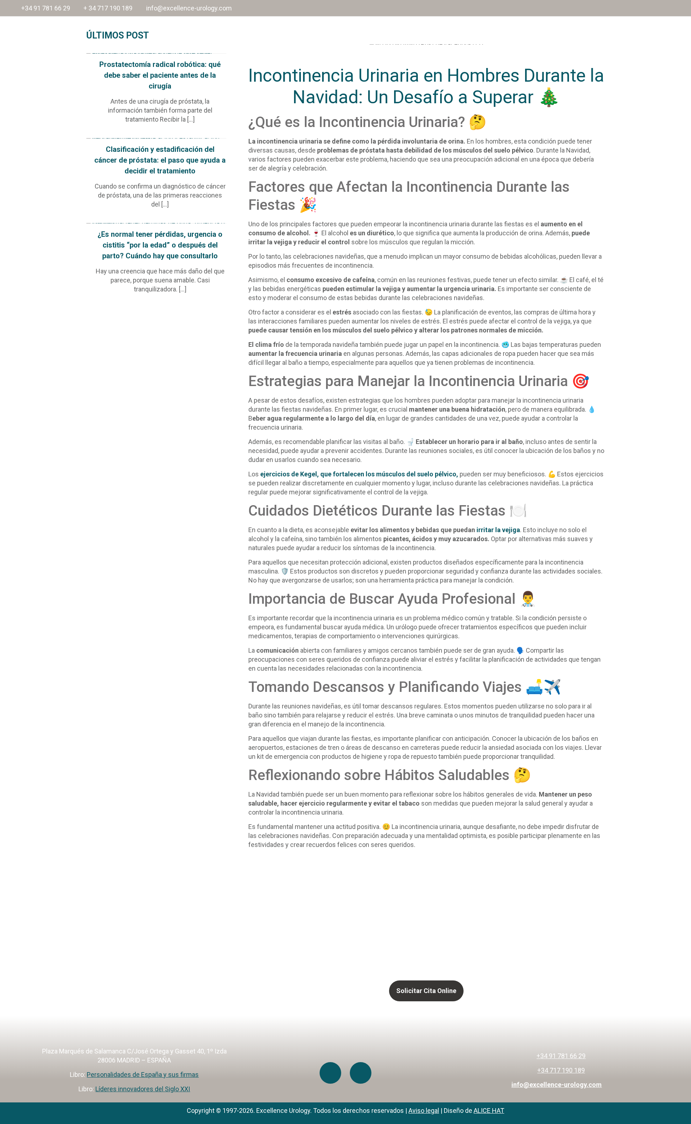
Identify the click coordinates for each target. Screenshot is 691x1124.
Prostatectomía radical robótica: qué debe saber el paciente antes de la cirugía (160, 75)
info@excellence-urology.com (189, 8)
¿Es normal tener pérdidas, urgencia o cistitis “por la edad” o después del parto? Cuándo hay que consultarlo (160, 245)
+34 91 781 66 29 (45, 8)
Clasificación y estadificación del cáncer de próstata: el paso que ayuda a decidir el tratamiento (160, 160)
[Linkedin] (360, 1073)
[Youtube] (330, 1073)
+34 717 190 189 (561, 1070)
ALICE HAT (489, 1110)
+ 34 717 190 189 (107, 8)
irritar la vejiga (497, 530)
